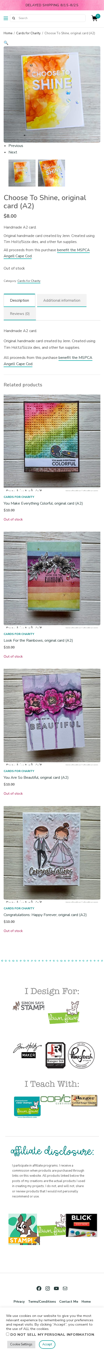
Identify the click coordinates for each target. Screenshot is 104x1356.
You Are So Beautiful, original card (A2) (36, 777)
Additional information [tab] (61, 300)
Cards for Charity (28, 33)
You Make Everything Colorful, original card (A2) (43, 503)
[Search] (13, 18)
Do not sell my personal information (52, 1334)
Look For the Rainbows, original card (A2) (38, 640)
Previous (15, 145)
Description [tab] (19, 300)
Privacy (19, 1301)
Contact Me (68, 1301)
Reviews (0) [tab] (20, 313)
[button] (52, 43)
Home (8, 33)
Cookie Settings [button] (21, 1344)
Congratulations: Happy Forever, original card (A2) (45, 915)
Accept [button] (47, 1344)
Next (12, 152)
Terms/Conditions (42, 1301)
